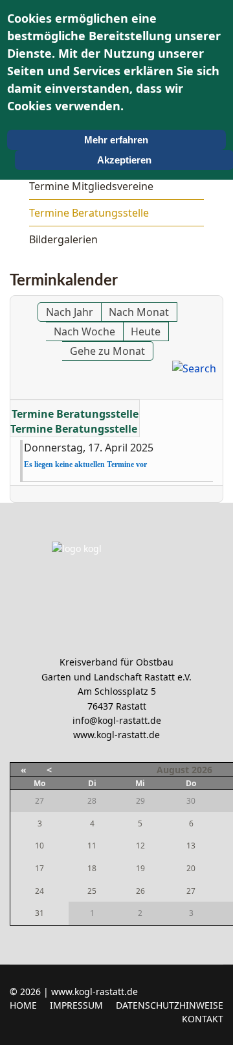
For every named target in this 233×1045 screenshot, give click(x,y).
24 (39, 890)
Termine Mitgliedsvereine (91, 186)
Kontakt (202, 1019)
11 (91, 845)
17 (39, 868)
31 (39, 913)
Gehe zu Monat (107, 351)
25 (91, 890)
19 (140, 868)
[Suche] (194, 368)
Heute (146, 331)
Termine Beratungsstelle (89, 213)
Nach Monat (139, 312)
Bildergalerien (63, 239)
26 (140, 890)
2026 (202, 769)
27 (190, 890)
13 (190, 845)
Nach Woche (84, 331)
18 (91, 868)
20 (190, 868)
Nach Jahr (69, 312)
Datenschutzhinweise (169, 1005)
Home (23, 1005)
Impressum (76, 1005)
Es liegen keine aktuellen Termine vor (85, 464)
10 (39, 845)
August (173, 769)
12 (140, 845)
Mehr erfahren (116, 139)
